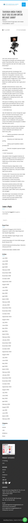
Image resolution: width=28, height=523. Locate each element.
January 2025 (6, 305)
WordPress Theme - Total (9, 520)
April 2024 (5, 331)
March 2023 (5, 369)
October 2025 (6, 278)
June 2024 (5, 325)
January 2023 (6, 375)
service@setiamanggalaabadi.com (11, 508)
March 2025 (5, 299)
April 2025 (4, 296)
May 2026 (5, 264)
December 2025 (6, 273)
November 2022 (6, 381)
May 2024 (5, 328)
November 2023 (6, 346)
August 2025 (5, 284)
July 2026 (4, 258)
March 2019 (5, 416)
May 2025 (4, 293)
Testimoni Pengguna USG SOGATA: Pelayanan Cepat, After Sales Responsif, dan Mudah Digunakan (13, 231)
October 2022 (6, 384)
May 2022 (4, 398)
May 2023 (4, 363)
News (3, 436)
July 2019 (4, 410)
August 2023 (5, 354)
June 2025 (5, 290)
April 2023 (4, 366)
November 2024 (6, 311)
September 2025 (6, 281)
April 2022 (4, 401)
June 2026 (5, 261)
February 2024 (6, 337)
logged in (12, 212)
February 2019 (6, 419)
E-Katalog (5, 461)
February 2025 (6, 302)
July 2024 (4, 322)
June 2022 (5, 395)
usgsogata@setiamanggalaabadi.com (12, 504)
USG (3, 463)
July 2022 (4, 392)
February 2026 (6, 270)
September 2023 (6, 351)
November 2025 (6, 276)
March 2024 (5, 334)
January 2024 (6, 340)
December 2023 (6, 343)
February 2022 (6, 404)
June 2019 (5, 413)
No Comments (22, 30)
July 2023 (4, 357)
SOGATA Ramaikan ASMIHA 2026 (11, 250)
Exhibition (4, 433)
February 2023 (6, 372)
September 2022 (6, 387)
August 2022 (5, 389)
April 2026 (5, 267)
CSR (3, 430)
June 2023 (5, 360)
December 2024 (6, 308)
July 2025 (4, 287)
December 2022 (6, 378)
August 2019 (5, 407)
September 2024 (7, 316)
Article (4, 427)
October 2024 (6, 314)
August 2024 (5, 319)
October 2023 (6, 349)
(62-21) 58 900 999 (10, 498)
